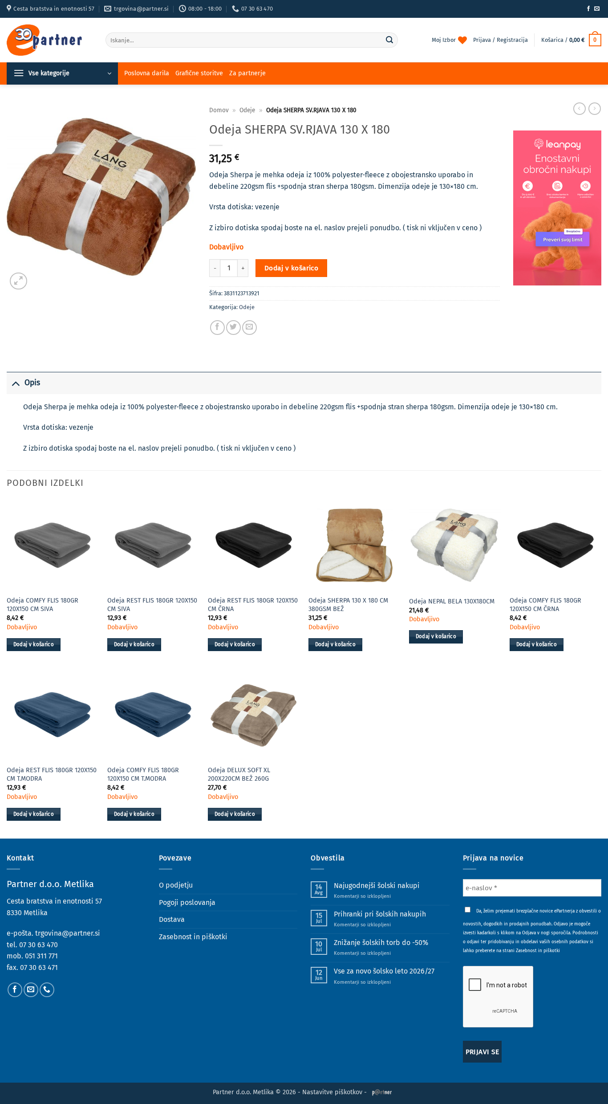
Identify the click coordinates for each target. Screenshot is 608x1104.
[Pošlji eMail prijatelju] (249, 327)
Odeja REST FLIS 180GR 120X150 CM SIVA (152, 605)
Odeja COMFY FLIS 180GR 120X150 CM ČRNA (545, 605)
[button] (571, 40)
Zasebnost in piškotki (193, 937)
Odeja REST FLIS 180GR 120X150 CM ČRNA (253, 605)
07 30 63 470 (38, 945)
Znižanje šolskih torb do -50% (381, 942)
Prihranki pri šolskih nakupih (380, 914)
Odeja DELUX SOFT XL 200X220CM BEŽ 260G (239, 774)
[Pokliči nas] (47, 989)
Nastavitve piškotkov (332, 1092)
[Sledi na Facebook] (588, 9)
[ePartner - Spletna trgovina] (49, 40)
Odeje (247, 110)
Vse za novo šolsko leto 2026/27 (384, 971)
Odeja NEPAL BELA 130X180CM (452, 601)
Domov (219, 110)
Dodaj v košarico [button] (33, 644)
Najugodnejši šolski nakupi (377, 885)
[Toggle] (15, 382)
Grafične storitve (199, 73)
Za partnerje (247, 73)
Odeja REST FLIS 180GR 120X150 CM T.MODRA (52, 774)
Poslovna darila (146, 73)
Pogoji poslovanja (187, 902)
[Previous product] (594, 108)
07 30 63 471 (39, 967)
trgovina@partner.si (67, 933)
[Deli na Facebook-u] (217, 327)
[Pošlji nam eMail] (597, 9)
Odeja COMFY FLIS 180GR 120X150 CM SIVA (42, 605)
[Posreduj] (389, 40)
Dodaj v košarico (291, 268)
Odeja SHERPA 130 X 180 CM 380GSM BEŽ (348, 605)
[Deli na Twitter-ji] (233, 327)
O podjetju (176, 885)
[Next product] (579, 108)
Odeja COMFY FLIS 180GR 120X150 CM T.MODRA (143, 774)
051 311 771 (41, 956)
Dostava (172, 919)
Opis (32, 382)
